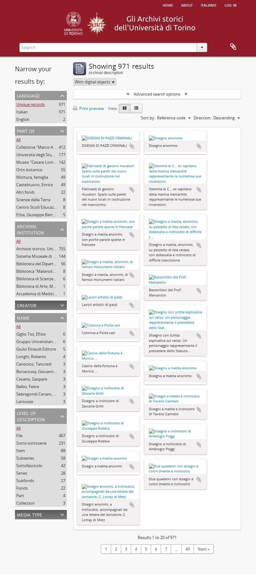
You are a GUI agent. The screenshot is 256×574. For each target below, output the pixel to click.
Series (21, 473)
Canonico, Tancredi (34, 364)
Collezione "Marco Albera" (40, 147)
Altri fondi (25, 192)
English (22, 119)
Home (168, 4)
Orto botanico (29, 169)
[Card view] (124, 108)
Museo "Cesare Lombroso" (41, 162)
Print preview (91, 108)
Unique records (30, 104)
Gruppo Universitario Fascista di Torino (52, 341)
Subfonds (25, 480)
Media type (29, 514)
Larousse (24, 401)
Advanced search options (157, 94)
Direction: (202, 118)
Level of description (31, 415)
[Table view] (136, 108)
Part (20, 495)
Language (28, 95)
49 (187, 549)
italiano (208, 4)
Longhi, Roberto (31, 356)
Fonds (22, 488)
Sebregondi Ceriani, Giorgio (41, 394)
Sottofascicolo (29, 465)
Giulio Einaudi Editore (36, 349)
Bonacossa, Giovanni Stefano (43, 371)
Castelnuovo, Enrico (34, 184)
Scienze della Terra (33, 199)
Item (20, 450)
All (18, 139)
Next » (203, 549)
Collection (25, 503)
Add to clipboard (132, 146)
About (187, 4)
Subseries (25, 458)
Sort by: (148, 118)
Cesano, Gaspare (31, 379)
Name (23, 317)
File (19, 435)
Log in (230, 4)
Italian (22, 112)
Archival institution (30, 229)
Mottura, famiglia (32, 177)
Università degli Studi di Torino (44, 154)
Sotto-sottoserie (31, 443)
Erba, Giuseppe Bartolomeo (41, 214)
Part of (26, 130)
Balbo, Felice (27, 386)
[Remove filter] (113, 82)
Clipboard (233, 47)
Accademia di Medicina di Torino (46, 294)
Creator (27, 305)
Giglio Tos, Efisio (31, 334)
